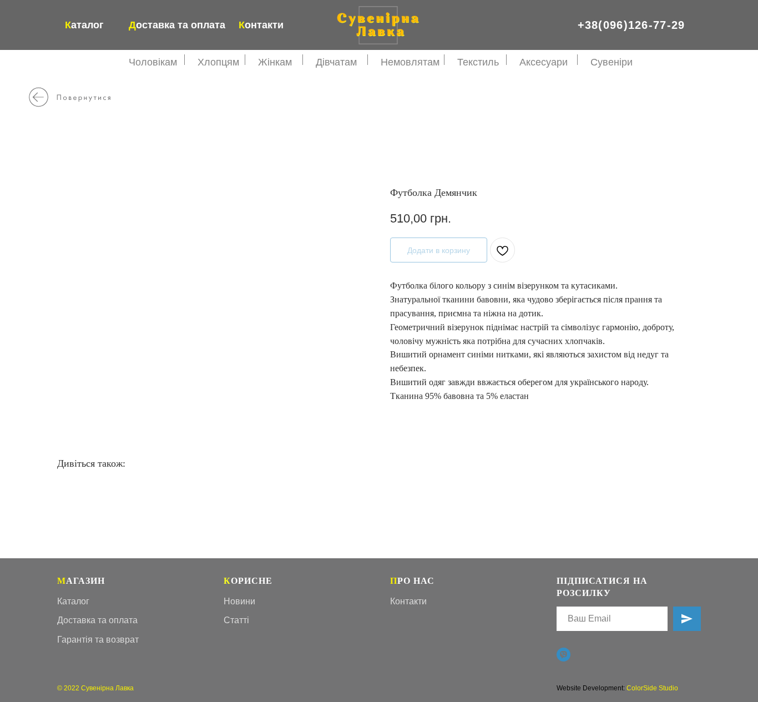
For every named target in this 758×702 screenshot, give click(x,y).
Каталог (73, 601)
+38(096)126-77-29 (631, 25)
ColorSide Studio (652, 688)
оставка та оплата (177, 25)
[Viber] (563, 654)
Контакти (408, 601)
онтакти (261, 25)
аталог (84, 25)
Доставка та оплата (97, 620)
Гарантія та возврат (98, 639)
